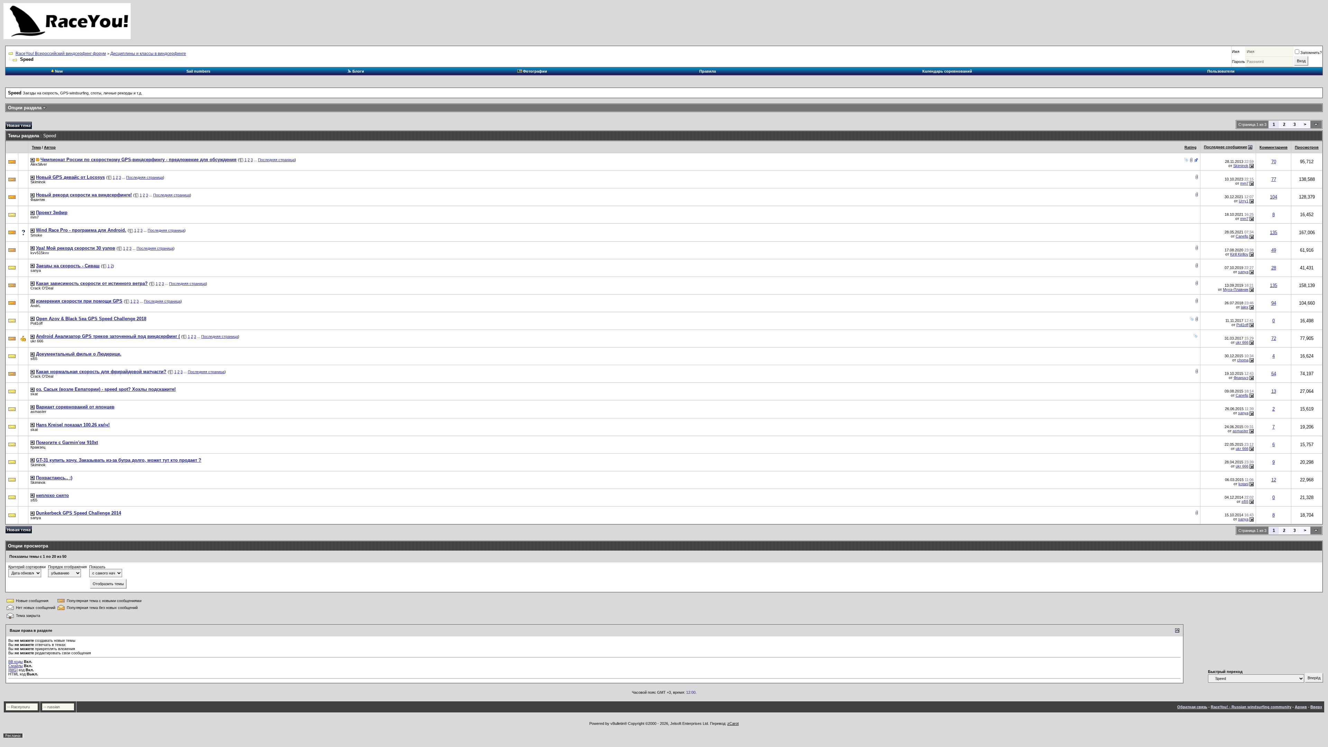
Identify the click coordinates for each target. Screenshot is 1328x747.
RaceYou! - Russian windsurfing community (1251, 707)
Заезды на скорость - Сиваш (68, 265)
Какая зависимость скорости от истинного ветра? (92, 283)
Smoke (36, 235)
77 (1273, 179)
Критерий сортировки (27, 567)
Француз (1241, 378)
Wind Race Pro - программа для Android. (81, 230)
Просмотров (1307, 147)
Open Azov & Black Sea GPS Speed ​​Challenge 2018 (91, 318)
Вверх (1316, 707)
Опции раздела (25, 107)
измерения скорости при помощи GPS (79, 301)
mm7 (1244, 183)
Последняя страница (276, 160)
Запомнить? (1311, 52)
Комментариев (1274, 147)
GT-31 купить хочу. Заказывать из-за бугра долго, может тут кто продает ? (118, 460)
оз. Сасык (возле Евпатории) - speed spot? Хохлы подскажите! (106, 389)
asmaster (38, 411)
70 (1273, 161)
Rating (1190, 147)
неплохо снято (52, 495)
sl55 (33, 359)
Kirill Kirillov (1239, 254)
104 (1273, 197)
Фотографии (534, 71)
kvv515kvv (39, 253)
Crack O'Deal (41, 288)
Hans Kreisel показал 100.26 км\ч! (73, 424)
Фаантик (37, 199)
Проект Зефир (51, 212)
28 (1273, 267)
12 (1273, 479)
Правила (707, 71)
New (58, 71)
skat (34, 394)
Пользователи (1221, 71)
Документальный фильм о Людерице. (78, 354)
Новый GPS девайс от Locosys (70, 177)
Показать (97, 567)
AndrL (35, 306)
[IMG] (13, 670)
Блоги (357, 71)
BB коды (15, 662)
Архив (1301, 707)
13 (1273, 391)
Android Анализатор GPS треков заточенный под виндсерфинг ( (108, 336)
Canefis (1242, 236)
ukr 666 (36, 341)
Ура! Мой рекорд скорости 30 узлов (75, 248)
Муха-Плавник (1235, 289)
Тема (36, 147)
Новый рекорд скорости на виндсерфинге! (84, 194)
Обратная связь (1192, 707)
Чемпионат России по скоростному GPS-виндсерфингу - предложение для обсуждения (138, 159)
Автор (50, 147)
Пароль (1238, 61)
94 (1273, 303)
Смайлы (15, 666)
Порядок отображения (67, 567)
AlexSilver (38, 164)
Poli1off (36, 323)
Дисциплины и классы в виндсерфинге (148, 53)
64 (1273, 373)
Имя (1235, 51)
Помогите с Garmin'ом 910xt (67, 442)
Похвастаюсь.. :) (54, 477)
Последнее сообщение (1225, 147)
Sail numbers (198, 71)
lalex (1244, 307)
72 (1273, 338)
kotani (1243, 484)
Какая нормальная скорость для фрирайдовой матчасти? (101, 371)
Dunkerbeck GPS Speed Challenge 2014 (78, 513)
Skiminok (1240, 166)
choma (1242, 360)
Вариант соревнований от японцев (75, 406)
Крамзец (37, 447)
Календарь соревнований (947, 71)
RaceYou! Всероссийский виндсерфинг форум (61, 53)
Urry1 (1243, 201)
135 (1273, 232)
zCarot (733, 723)
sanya (35, 270)
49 (1273, 250)
